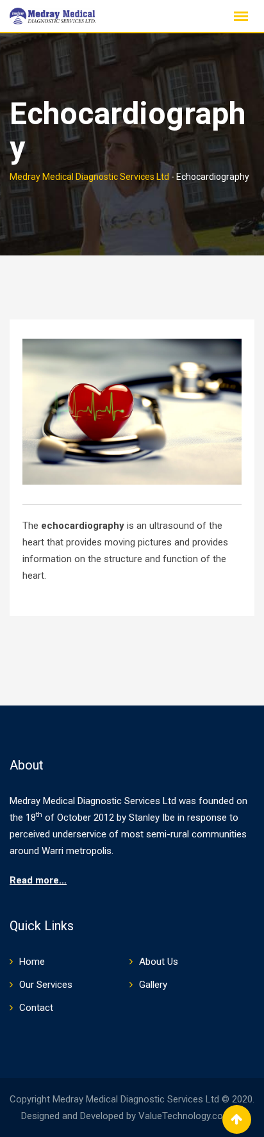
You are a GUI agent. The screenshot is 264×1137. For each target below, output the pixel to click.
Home (32, 961)
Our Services (45, 984)
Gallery (153, 984)
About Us (158, 961)
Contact (36, 1007)
